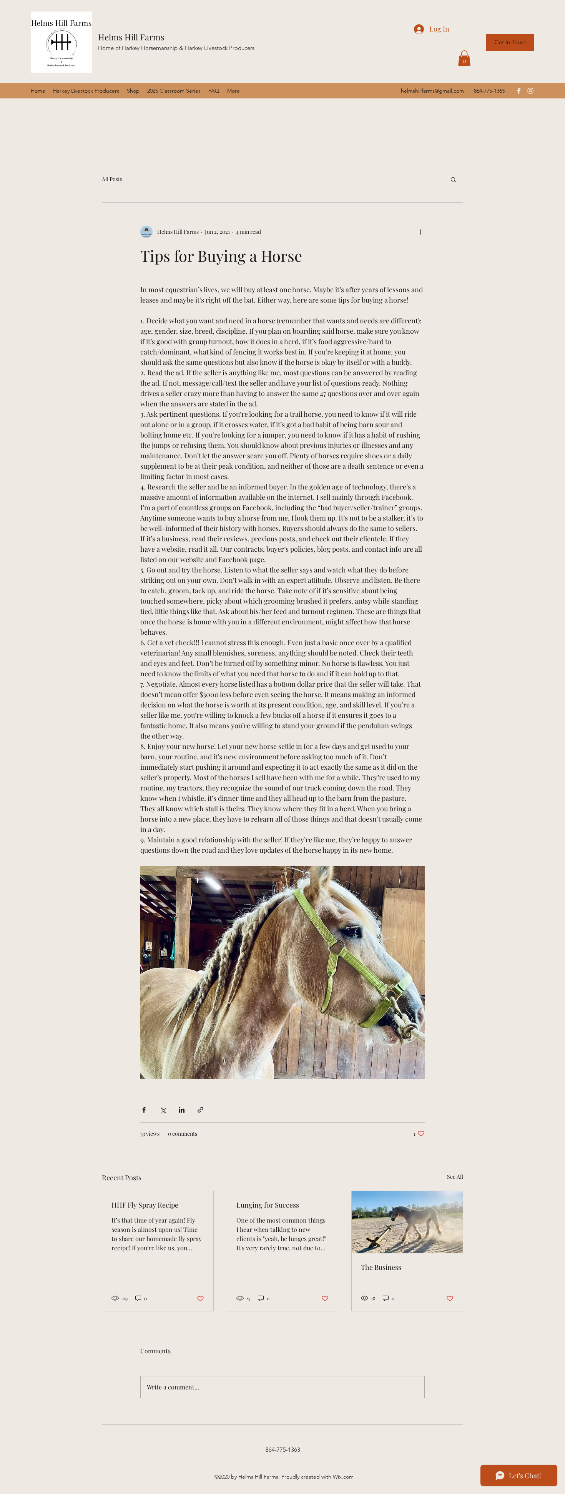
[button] (464, 58)
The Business (381, 1267)
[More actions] (420, 231)
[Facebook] (519, 91)
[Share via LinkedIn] (181, 1109)
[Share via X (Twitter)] (162, 1109)
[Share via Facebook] (144, 1109)
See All (455, 1176)
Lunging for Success (267, 1205)
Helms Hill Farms (131, 37)
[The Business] (407, 1222)
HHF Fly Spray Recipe (144, 1205)
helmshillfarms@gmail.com (432, 90)
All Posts (112, 179)
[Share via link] (200, 1109)
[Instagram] (530, 91)
